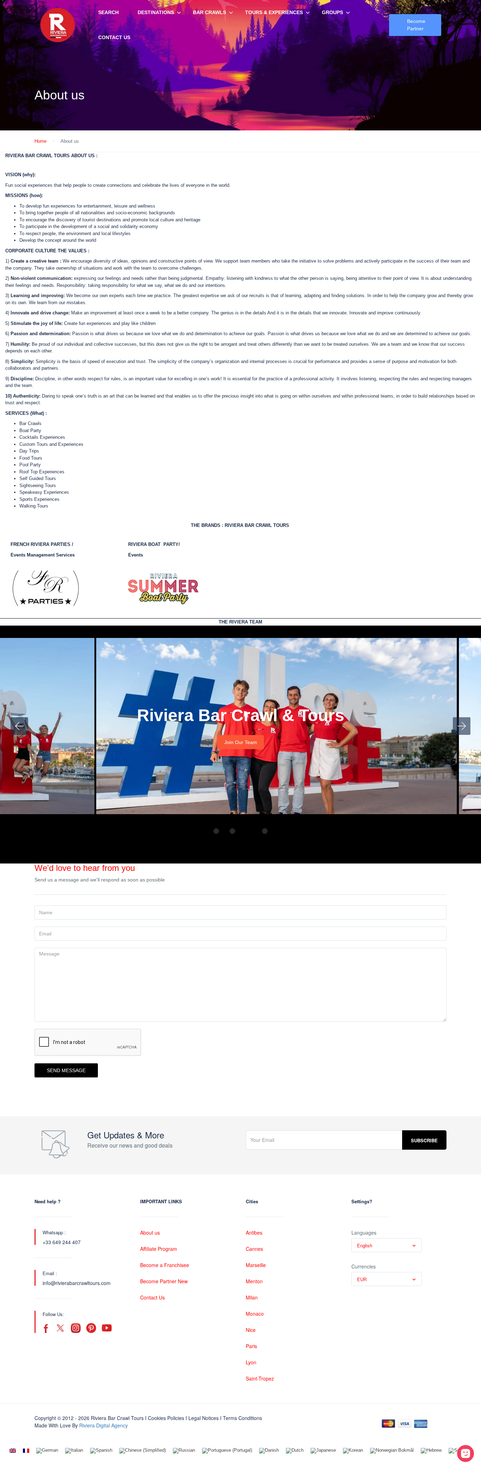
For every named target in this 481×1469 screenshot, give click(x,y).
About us (150, 1232)
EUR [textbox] (362, 1279)
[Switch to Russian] (184, 1451)
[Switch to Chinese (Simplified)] (142, 1451)
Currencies (363, 1266)
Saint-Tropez (260, 1378)
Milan (252, 1297)
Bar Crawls (209, 12)
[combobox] (386, 1245)
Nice (251, 1329)
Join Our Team (240, 742)
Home (40, 141)
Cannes (254, 1248)
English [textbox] (364, 1245)
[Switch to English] (12, 1450)
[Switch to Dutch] (294, 1451)
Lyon (251, 1362)
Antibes (254, 1232)
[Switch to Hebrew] (431, 1451)
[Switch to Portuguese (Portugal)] (227, 1451)
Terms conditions (242, 1417)
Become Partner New (164, 1281)
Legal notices (203, 1417)
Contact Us (114, 37)
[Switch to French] (26, 1450)
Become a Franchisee (164, 1264)
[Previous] (19, 726)
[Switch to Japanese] (323, 1451)
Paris (251, 1346)
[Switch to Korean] (353, 1451)
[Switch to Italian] (74, 1451)
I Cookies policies (164, 1417)
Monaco (255, 1313)
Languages (363, 1232)
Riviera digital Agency (103, 1425)
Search (108, 12)
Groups (332, 12)
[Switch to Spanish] (101, 1451)
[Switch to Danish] (269, 1451)
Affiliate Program (158, 1248)
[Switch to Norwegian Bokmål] (392, 1451)
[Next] (461, 726)
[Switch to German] (47, 1451)
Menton (254, 1281)
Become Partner (416, 24)
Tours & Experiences (274, 12)
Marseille (256, 1264)
